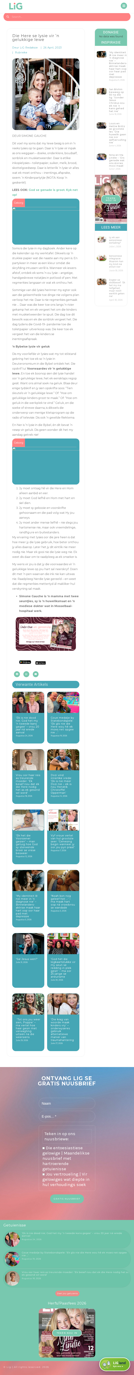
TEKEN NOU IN (111, 199)
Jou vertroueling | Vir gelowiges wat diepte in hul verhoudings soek (66, 1179)
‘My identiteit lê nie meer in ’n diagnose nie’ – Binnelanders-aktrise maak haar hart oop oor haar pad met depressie (28, 906)
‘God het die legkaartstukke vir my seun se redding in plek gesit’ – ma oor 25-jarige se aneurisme (63, 967)
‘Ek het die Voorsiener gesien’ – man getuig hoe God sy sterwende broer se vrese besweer (27, 844)
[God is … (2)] (45, 447)
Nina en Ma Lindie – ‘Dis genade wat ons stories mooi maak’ (117, 160)
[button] (17, 674)
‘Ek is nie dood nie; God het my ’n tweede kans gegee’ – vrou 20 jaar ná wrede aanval (27, 725)
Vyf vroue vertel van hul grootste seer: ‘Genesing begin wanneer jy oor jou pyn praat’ (63, 841)
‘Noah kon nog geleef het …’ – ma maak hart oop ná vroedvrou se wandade (63, 901)
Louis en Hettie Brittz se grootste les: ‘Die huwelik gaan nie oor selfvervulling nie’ (117, 133)
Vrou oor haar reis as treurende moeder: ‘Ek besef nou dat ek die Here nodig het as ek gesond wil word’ (28, 784)
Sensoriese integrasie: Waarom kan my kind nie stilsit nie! (116, 261)
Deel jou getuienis (67, 1293)
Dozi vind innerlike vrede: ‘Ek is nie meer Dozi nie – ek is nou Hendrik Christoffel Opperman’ (61, 784)
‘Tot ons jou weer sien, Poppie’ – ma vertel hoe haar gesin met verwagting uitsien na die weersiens (28, 1028)
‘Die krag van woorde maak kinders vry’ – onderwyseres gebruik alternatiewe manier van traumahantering (62, 1030)
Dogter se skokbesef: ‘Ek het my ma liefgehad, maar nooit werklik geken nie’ (117, 288)
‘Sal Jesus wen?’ (27, 959)
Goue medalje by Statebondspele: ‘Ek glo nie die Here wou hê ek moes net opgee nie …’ (62, 725)
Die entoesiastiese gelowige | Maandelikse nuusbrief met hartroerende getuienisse (66, 1158)
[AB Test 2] (46, 649)
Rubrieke (21, 52)
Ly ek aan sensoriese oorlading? (115, 240)
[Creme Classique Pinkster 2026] (45, 207)
